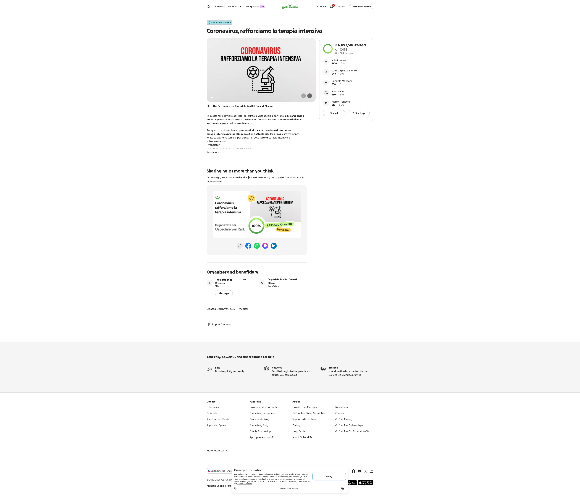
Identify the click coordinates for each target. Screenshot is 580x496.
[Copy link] (240, 245)
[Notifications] (332, 7)
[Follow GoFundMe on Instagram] (372, 471)
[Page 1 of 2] (212, 97)
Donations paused (221, 22)
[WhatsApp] (257, 245)
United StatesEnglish (222, 471)
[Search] (208, 7)
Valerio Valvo (339, 60)
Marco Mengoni (341, 101)
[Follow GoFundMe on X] (365, 471)
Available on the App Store (365, 482)
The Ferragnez (223, 279)
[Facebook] (248, 245)
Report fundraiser (222, 324)
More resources (215, 450)
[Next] (309, 95)
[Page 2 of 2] (214, 97)
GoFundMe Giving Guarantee (345, 375)
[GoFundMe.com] (290, 6)
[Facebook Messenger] (265, 245)
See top (360, 113)
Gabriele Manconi (342, 81)
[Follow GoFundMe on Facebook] (353, 471)
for (243, 106)
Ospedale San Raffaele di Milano (282, 281)
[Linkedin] (274, 245)
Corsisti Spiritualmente (344, 70)
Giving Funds (254, 6)
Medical (243, 309)
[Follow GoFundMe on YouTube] (359, 471)
